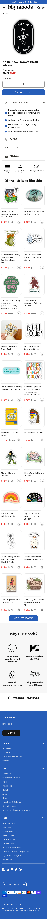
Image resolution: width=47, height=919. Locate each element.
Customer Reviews (11, 777)
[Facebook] (3, 869)
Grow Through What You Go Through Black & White (10, 559)
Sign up (11, 732)
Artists (5, 794)
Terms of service (8, 911)
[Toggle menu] (3, 7)
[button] (43, 7)
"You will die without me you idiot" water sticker (33, 257)
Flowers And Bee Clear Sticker (9, 347)
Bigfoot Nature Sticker (8, 474)
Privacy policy (21, 911)
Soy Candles (8, 835)
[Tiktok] (16, 869)
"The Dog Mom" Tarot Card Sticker (11, 601)
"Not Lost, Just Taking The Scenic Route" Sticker (34, 602)
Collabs (6, 790)
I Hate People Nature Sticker (34, 474)
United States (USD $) (13, 884)
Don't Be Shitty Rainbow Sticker (8, 515)
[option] (23, 1)
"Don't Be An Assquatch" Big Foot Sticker (33, 303)
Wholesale (7, 785)
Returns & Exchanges (12, 756)
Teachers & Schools (11, 802)
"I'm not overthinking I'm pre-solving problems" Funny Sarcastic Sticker (10, 304)
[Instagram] (8, 869)
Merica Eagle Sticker (33, 432)
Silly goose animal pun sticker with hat (33, 558)
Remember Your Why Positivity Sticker (34, 213)
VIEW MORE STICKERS (23, 618)
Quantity (6, 78)
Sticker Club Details (34, 911)
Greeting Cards (9, 831)
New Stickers (8, 823)
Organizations (9, 806)
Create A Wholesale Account (16, 810)
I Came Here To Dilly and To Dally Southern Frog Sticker (10, 258)
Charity (5, 798)
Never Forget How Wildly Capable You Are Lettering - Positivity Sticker (33, 390)
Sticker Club (8, 843)
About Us (6, 773)
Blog (4, 782)
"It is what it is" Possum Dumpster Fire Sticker (10, 214)
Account (6, 752)
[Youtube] (12, 869)
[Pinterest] (20, 869)
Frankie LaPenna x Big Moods (15, 851)
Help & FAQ (7, 748)
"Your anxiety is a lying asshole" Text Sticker (11, 388)
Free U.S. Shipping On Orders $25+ (23, 2)
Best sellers (7, 827)
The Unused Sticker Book (10, 434)
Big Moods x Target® (11, 855)
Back (7, 13)
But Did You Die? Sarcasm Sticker (32, 347)
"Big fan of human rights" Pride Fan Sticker (32, 516)
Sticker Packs (8, 839)
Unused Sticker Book (12, 847)
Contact (6, 760)
